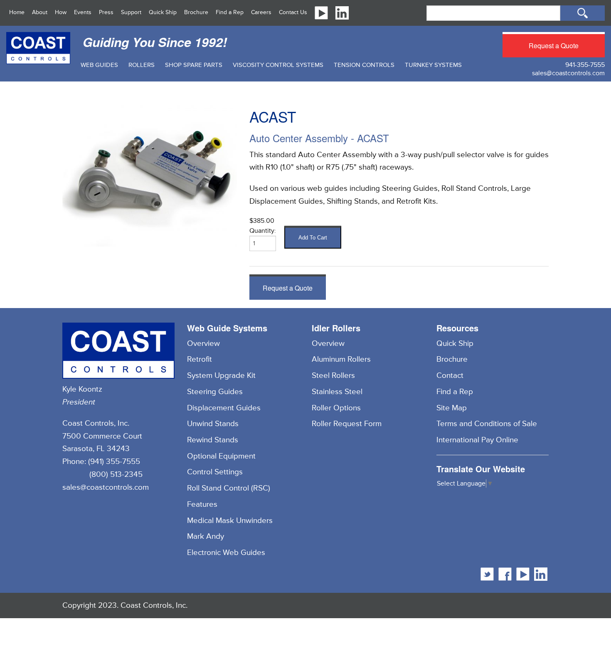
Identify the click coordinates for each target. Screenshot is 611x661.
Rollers (141, 65)
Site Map (451, 408)
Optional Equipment (221, 456)
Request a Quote (554, 45)
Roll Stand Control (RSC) (228, 488)
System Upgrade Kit (221, 375)
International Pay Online (477, 440)
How (61, 12)
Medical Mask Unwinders (230, 520)
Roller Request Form (347, 424)
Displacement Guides (224, 408)
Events (82, 12)
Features (202, 504)
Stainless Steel (337, 392)
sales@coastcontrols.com (568, 73)
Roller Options (336, 408)
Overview (203, 343)
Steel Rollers (333, 375)
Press (106, 12)
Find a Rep (230, 12)
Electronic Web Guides (226, 552)
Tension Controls (364, 65)
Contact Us (293, 12)
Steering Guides (215, 392)
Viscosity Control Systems (278, 65)
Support (131, 12)
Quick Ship (163, 12)
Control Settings (215, 472)
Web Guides (99, 65)
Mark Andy (205, 536)
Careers (261, 12)
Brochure (196, 12)
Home (17, 12)
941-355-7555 (585, 65)
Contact (449, 375)
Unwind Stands (213, 424)
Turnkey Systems (433, 65)
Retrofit (199, 359)
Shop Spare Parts (193, 65)
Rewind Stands (212, 440)
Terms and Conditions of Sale (486, 424)
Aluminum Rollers (341, 359)
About (39, 12)
